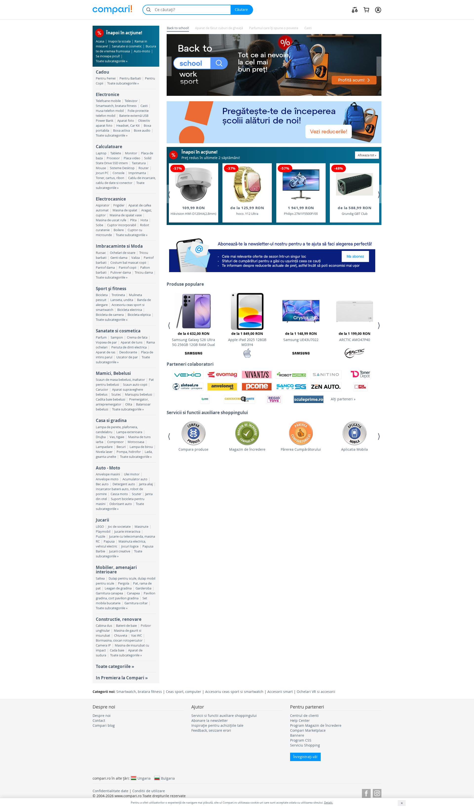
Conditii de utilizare (148, 790)
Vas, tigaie (117, 437)
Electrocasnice (111, 199)
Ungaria (144, 778)
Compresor (115, 442)
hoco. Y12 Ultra (247, 210)
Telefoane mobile (108, 101)
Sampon (117, 337)
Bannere (297, 735)
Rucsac (101, 253)
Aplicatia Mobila (354, 449)
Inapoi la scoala (119, 41)
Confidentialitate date (110, 790)
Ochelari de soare (122, 253)
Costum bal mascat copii (128, 263)
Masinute (141, 527)
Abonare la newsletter (209, 720)
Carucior (102, 389)
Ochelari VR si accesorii (316, 691)
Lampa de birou (141, 447)
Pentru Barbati (130, 78)
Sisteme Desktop (122, 168)
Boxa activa (121, 130)
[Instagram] (377, 792)
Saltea (100, 578)
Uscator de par (127, 357)
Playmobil (103, 531)
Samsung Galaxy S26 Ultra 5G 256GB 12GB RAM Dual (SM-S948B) (193, 339)
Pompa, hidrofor (129, 452)
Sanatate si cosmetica (118, 331)
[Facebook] (366, 792)
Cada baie (117, 650)
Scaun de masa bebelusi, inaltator (120, 380)
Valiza (135, 258)
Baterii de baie (126, 626)
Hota (144, 220)
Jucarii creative (119, 551)
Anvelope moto (107, 479)
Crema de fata (137, 337)
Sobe (99, 225)
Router (143, 168)
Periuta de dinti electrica (129, 347)
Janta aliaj (146, 484)
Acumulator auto (134, 479)
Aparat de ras (105, 352)
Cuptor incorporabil (121, 225)
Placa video (132, 158)
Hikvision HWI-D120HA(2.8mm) (193, 210)
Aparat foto (125, 121)
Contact (99, 720)
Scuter (136, 494)
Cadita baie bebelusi (110, 399)
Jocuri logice (129, 546)
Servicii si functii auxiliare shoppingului (224, 715)
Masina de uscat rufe (111, 220)
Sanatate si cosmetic (127, 46)
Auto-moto (142, 51)
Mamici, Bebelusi (113, 373)
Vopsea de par (106, 342)
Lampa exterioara (129, 432)
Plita (133, 220)
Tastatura (139, 163)
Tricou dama (144, 272)
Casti (144, 106)
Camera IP (103, 645)
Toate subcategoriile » (111, 61)
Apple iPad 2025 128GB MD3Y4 (247, 339)
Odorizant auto (120, 504)
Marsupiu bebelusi (138, 394)
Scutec (116, 394)
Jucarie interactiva (127, 531)
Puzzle (100, 536)
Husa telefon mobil (110, 111)
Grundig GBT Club (354, 210)
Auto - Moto (108, 468)
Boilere (119, 230)
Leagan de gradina (118, 588)
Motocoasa (136, 442)
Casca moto (119, 494)
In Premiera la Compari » (122, 678)
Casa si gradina (111, 420)
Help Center (300, 720)
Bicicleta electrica (129, 310)
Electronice (107, 94)
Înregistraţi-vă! (305, 756)
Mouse (101, 168)
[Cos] (366, 9)
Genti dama (118, 258)
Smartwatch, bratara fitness (116, 106)
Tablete (115, 153)
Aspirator (102, 205)
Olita (128, 404)
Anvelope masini (108, 474)
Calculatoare (109, 146)
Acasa (100, 41)
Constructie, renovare (118, 619)
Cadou (102, 72)
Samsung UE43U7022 (300, 336)
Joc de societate (119, 527)
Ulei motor (131, 474)
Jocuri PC (102, 173)
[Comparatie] (354, 9)
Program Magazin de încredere (315, 725)
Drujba (101, 437)
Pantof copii (127, 267)
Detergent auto (124, 484)
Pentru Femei (106, 78)
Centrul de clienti (304, 715)
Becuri (121, 447)
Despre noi (102, 715)
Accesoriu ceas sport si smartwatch (234, 691)
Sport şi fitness (111, 288)
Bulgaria (168, 778)
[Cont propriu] (378, 9)
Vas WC (136, 635)
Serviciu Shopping (305, 745)
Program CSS (300, 740)
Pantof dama (105, 267)
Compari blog (104, 725)
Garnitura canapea (109, 593)
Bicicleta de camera (110, 315)
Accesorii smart (280, 691)
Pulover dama (120, 272)
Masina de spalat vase (126, 215)
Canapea (133, 593)
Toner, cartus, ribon (110, 178)
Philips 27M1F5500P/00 (301, 210)
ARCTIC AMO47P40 (354, 336)
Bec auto (102, 484)
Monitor (131, 153)
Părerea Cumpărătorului (301, 449)
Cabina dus (104, 626)
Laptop (101, 153)
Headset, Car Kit (128, 125)
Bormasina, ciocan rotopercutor (119, 640)
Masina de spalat (125, 210)
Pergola (123, 583)
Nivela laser (104, 452)
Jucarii (102, 520)
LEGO (100, 527)
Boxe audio (142, 130)
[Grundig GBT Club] (354, 184)
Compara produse (193, 449)
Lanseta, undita (121, 300)
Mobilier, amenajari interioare (116, 570)
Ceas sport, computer (183, 691)
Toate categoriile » (115, 666)
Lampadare (104, 447)
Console (118, 173)
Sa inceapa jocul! (108, 56)
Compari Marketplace (308, 730)
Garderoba (143, 588)
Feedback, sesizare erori (211, 730)
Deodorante (128, 352)
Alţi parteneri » (343, 399)
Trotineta (118, 295)
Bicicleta (102, 295)
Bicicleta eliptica (139, 315)
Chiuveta (120, 635)
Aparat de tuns (131, 342)
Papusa (109, 541)
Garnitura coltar (136, 603)
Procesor (113, 158)
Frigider (118, 205)
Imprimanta (137, 173)
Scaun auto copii (135, 385)
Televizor (131, 101)
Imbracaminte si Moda (119, 246)
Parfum (101, 337)
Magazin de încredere (247, 449)
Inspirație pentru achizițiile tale (217, 725)
